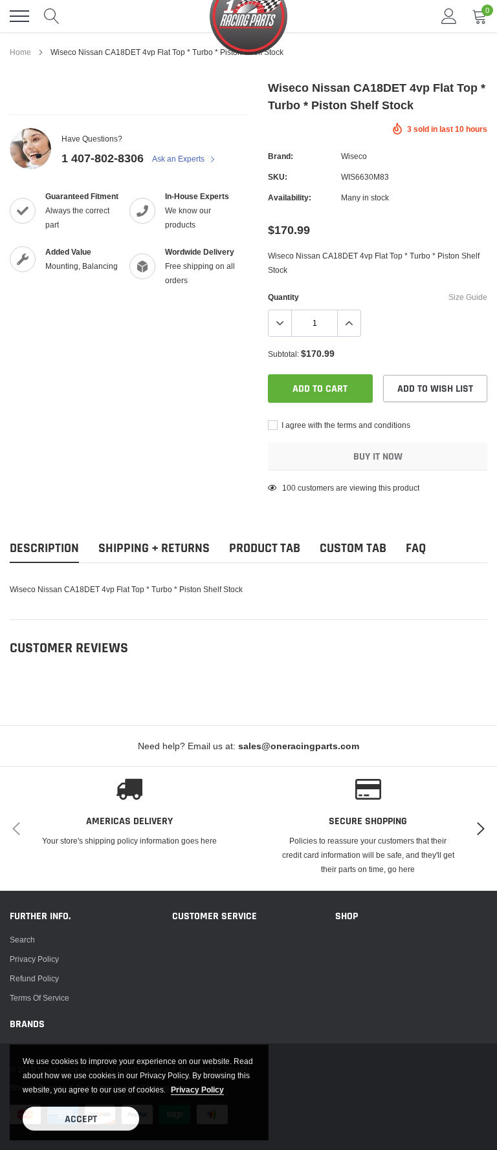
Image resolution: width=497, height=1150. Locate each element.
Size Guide (467, 297)
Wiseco (354, 156)
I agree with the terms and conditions (345, 425)
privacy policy (197, 1089)
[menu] (19, 16)
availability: (289, 197)
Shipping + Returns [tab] (154, 548)
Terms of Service (39, 998)
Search (22, 939)
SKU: (277, 177)
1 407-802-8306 (102, 158)
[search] (52, 16)
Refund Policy (34, 978)
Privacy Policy (34, 959)
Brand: (280, 156)
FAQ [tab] (416, 548)
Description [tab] (44, 548)
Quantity (283, 297)
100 (289, 488)
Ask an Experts (179, 159)
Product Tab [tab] (264, 548)
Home (20, 52)
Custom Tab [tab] (353, 548)
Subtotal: (283, 354)
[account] (449, 16)
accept (81, 1119)
